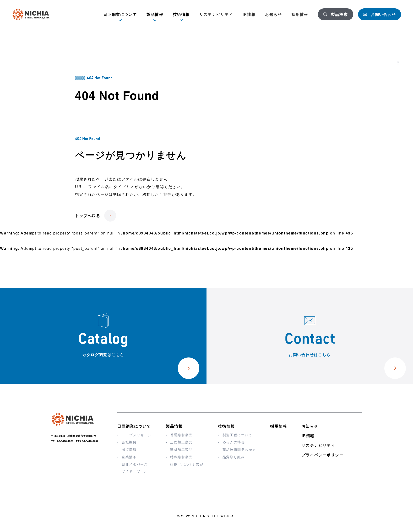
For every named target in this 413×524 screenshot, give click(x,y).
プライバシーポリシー (323, 454)
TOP (397, 63)
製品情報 (174, 426)
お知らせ (273, 14)
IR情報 (249, 14)
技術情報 (226, 426)
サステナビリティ (216, 14)
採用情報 (300, 14)
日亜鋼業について (134, 426)
